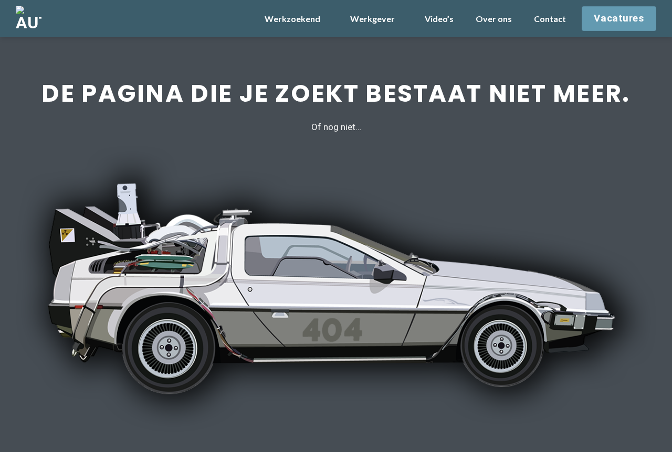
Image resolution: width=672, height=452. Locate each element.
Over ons (494, 19)
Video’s (439, 19)
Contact (550, 19)
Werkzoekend (292, 19)
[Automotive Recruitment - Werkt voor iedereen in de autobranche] (68, 18)
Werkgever (372, 19)
